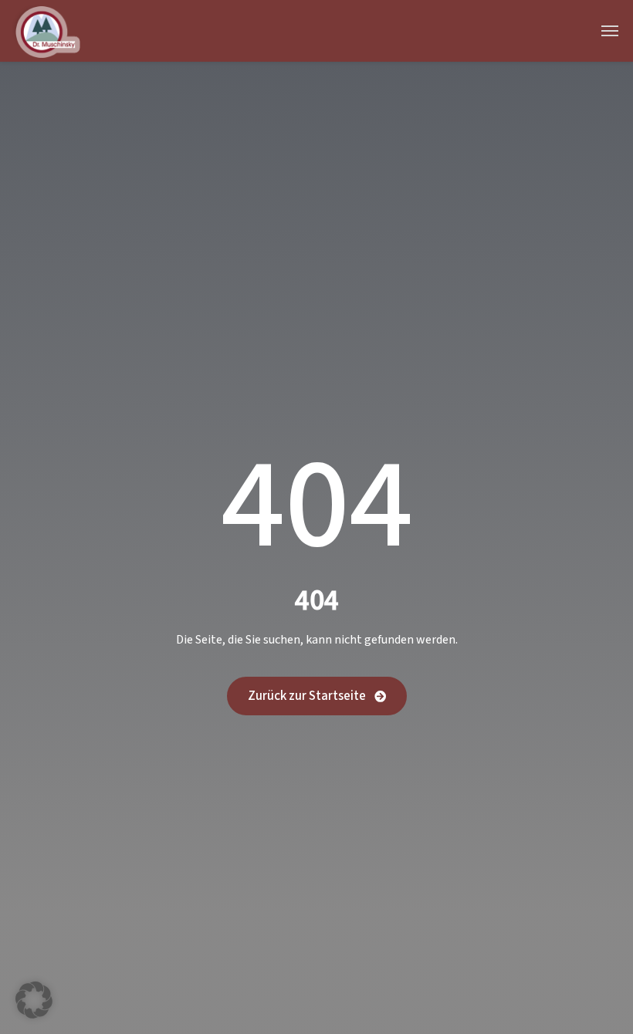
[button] (34, 1000)
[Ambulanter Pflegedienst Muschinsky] (46, 31)
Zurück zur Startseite (308, 696)
